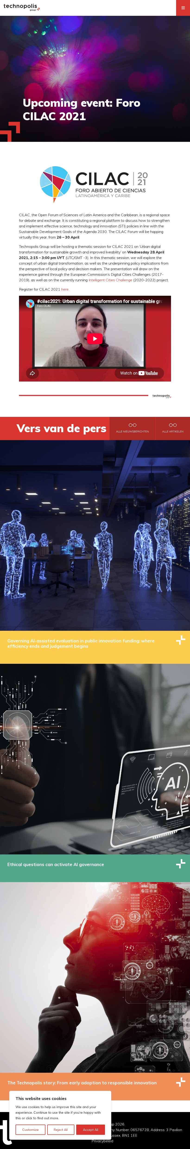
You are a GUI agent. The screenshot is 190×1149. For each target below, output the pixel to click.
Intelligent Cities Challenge (110, 280)
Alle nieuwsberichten (132, 431)
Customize (30, 1130)
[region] (60, 1115)
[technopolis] (22, 9)
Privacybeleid (102, 1141)
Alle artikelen (173, 431)
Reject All (61, 1130)
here (65, 289)
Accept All (90, 1130)
